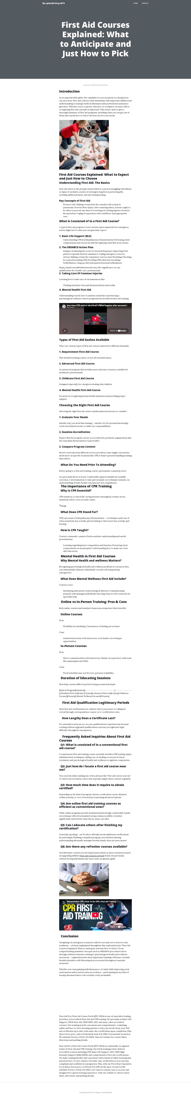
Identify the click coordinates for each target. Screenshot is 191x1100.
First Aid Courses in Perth (92, 855)
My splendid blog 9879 (53, 3)
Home (136, 3)
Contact (145, 3)
